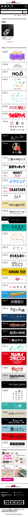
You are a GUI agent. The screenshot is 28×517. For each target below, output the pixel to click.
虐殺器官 (24, 15)
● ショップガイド (18, 492)
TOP (15, 15)
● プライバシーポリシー (19, 495)
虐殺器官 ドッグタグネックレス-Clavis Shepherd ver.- (7, 39)
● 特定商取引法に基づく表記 (6, 495)
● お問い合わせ (5, 492)
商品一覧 (19, 15)
